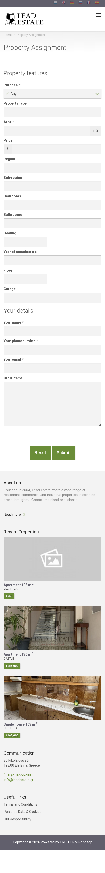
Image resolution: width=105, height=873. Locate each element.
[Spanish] (97, 3)
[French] (89, 3)
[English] (64, 3)
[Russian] (80, 3)
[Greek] (55, 3)
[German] (72, 3)
